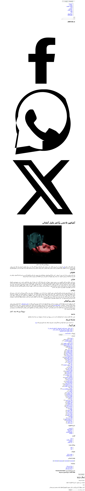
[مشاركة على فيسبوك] (42, 88)
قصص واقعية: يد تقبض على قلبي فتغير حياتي (62, 329)
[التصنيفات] (70, 1)
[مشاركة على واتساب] (42, 154)
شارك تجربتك (69, 466)
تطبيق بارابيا (69, 454)
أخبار (71, 438)
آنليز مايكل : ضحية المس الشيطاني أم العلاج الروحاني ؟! (60, 328)
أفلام (71, 447)
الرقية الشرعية (56, 305)
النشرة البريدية (69, 467)
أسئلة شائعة (69, 429)
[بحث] (66, 1)
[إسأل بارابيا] (81, 474)
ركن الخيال (70, 442)
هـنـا (36, 322)
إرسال (70, 489)
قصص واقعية (69, 439)
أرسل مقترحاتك (68, 468)
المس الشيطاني (24, 303)
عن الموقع (70, 430)
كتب (71, 448)
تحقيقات (70, 441)
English (70, 433)
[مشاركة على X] (42, 219)
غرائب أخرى (68, 333)
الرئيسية (70, 428)
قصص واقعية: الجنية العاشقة (66, 330)
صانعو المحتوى (69, 432)
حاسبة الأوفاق (69, 455)
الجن (64, 267)
